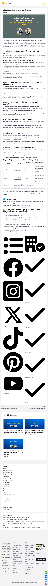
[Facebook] (37, 545)
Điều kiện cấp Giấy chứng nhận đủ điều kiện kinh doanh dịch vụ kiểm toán (13, 452)
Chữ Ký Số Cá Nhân (17, 561)
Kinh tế (4, 490)
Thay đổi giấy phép (7, 499)
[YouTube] (39, 546)
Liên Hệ (15, 572)
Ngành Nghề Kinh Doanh (8, 494)
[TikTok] (43, 545)
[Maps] (46, 584)
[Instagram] (39, 545)
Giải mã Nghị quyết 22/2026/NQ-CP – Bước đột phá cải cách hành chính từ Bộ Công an (21, 527)
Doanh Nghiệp (6, 476)
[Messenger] (46, 580)
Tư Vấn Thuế (6, 509)
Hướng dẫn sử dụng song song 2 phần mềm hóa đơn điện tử (16, 517)
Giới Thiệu (15, 568)
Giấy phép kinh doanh (8, 480)
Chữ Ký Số (5, 468)
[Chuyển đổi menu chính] (44, 3)
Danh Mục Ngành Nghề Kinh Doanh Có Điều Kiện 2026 (15, 519)
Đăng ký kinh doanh (7, 472)
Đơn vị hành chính (7, 478)
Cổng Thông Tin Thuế (8, 470)
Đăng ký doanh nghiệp (29, 545)
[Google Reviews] (37, 546)
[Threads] (44, 546)
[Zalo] (46, 576)
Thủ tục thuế (6, 503)
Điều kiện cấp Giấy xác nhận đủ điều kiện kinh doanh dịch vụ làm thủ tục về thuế (34, 432)
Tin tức (14, 570)
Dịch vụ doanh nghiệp (8, 474)
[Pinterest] (41, 546)
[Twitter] (41, 545)
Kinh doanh (5, 488)
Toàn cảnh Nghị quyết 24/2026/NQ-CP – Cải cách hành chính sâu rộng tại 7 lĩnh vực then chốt (23, 521)
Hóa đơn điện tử (6, 486)
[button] (24, 3)
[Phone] (46, 572)
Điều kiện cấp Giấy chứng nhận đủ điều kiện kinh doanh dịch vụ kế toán (13, 432)
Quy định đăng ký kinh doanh (9, 497)
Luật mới (5, 492)
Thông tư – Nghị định (8, 501)
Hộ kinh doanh (6, 482)
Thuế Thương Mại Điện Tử (9, 505)
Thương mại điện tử (7, 507)
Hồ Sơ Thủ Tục (6, 484)
